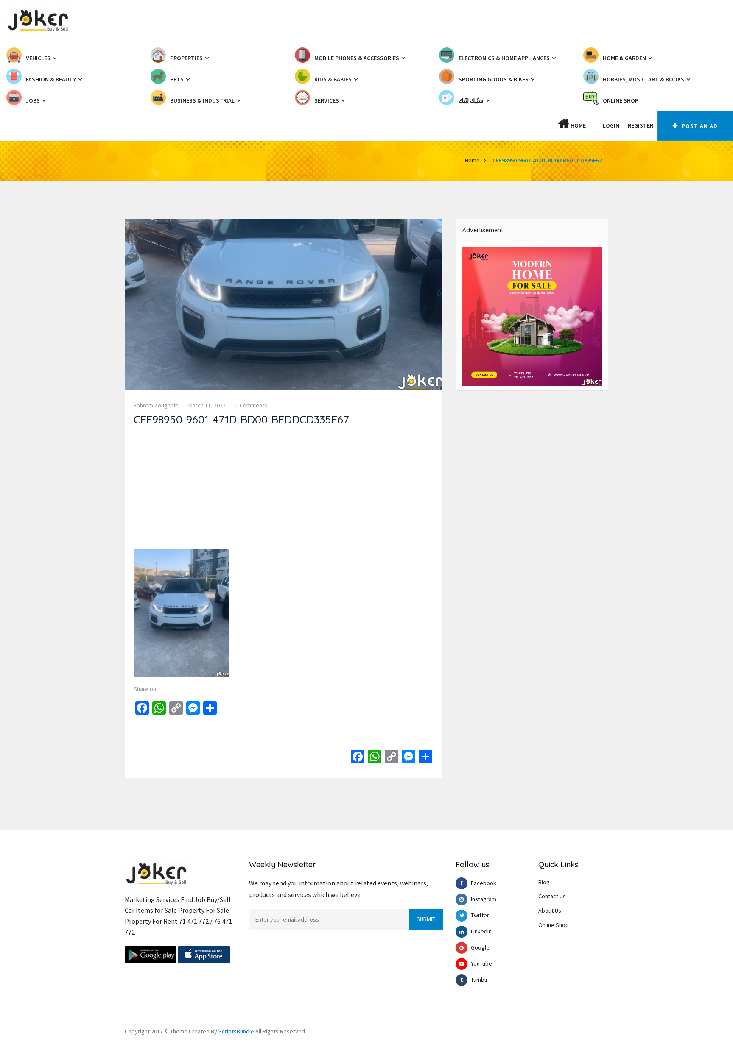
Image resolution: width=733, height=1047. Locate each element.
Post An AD (699, 126)
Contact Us (552, 896)
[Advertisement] (283, 490)
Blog (544, 882)
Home (577, 125)
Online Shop (553, 925)
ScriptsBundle (236, 1031)
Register (640, 125)
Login (611, 125)
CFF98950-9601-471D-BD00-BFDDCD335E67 (547, 160)
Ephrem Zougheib (156, 405)
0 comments (251, 405)
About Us (549, 910)
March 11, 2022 (207, 405)
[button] (594, 125)
